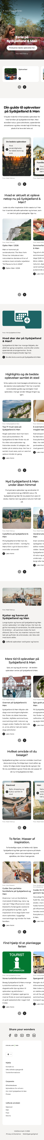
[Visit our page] (16, 1035)
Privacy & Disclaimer (13, 1134)
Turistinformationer (13, 1072)
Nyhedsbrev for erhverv (14, 1088)
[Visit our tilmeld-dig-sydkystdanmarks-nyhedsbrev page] (28, 1035)
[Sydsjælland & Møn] (12, 1045)
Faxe (7, 1113)
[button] (16, 255)
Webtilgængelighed (30, 1134)
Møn (7, 1110)
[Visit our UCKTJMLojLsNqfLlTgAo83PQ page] (22, 1035)
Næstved (9, 1107)
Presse (8, 1094)
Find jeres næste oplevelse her (22, 48)
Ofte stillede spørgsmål (14, 1070)
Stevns (8, 1116)
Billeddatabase (11, 1085)
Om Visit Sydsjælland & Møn (16, 1091)
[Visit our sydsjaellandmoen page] (10, 1035)
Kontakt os (10, 1067)
